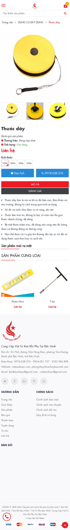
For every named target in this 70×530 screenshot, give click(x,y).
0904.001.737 (41, 361)
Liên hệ (5, 435)
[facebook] (14, 381)
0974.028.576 (53, 173)
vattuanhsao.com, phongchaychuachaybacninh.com (40, 366)
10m (4, 163)
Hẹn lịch (18, 173)
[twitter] (4, 381)
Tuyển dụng (7, 425)
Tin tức (4, 430)
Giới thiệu (6, 404)
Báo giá (5, 415)
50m (28, 163)
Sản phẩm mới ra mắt (16, 245)
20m (12, 163)
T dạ (52, 301)
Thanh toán (7, 420)
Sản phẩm (7, 409)
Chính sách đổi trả (46, 409)
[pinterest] (43, 381)
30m (21, 163)
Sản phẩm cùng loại (21, 255)
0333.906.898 (60, 361)
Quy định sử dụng (46, 415)
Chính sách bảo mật (47, 399)
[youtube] (34, 381)
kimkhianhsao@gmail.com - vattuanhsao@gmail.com (38, 371)
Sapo (41, 517)
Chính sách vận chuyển (48, 404)
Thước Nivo (17, 301)
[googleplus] (24, 381)
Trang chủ (6, 399)
